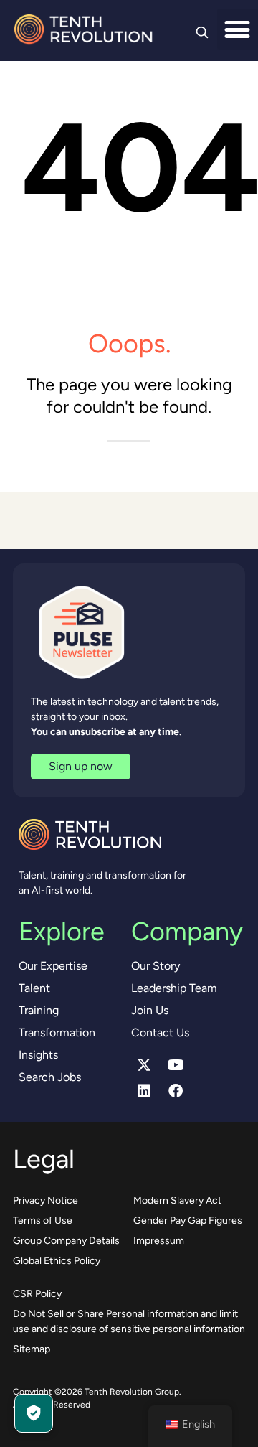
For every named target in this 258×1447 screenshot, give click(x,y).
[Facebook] (175, 1091)
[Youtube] (175, 1065)
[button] (237, 29)
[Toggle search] (202, 32)
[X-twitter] (144, 1065)
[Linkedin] (144, 1091)
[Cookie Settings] (33, 1413)
